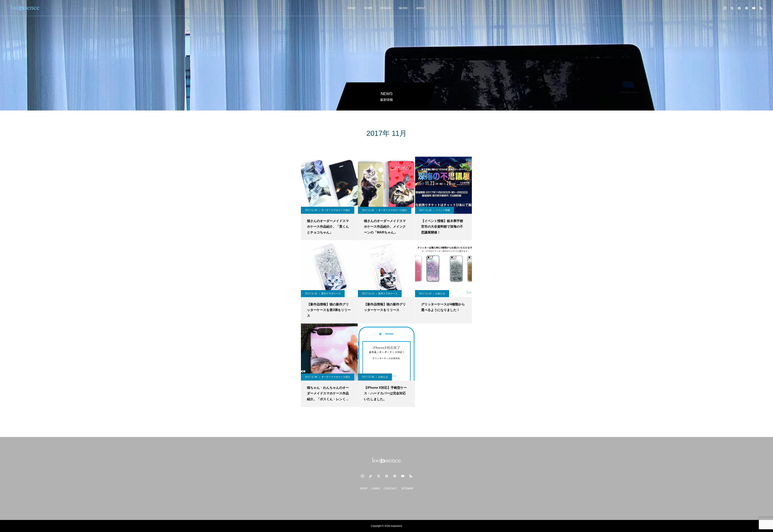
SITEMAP (407, 488)
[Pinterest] (746, 8)
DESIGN (385, 8)
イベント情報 (442, 210)
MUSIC (403, 8)
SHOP (364, 488)
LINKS (376, 488)
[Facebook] (739, 8)
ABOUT (421, 8)
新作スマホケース (331, 293)
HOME (351, 8)
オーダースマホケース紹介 (335, 210)
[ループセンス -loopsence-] (25, 8)
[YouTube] (754, 8)
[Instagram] (725, 8)
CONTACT (390, 488)
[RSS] (761, 8)
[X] (732, 8)
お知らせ (440, 293)
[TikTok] (370, 476)
